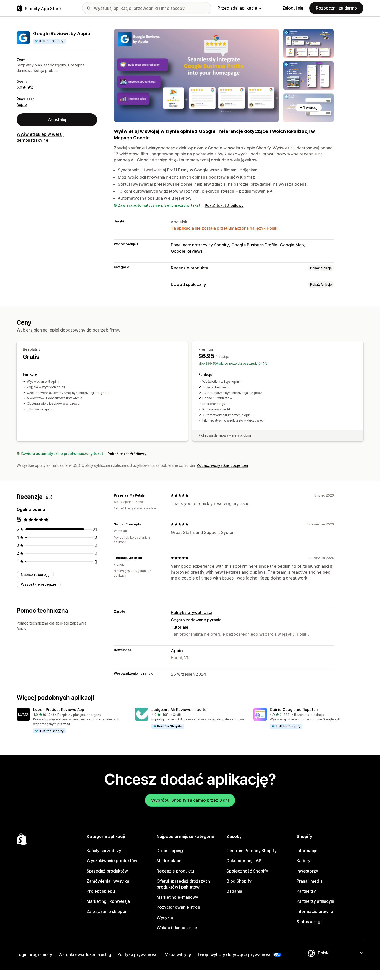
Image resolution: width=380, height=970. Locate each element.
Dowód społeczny (188, 284)
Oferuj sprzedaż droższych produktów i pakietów (183, 884)
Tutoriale (179, 627)
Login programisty (34, 954)
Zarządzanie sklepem (108, 911)
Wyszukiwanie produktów (112, 860)
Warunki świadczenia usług (84, 954)
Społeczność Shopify (247, 871)
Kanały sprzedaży (104, 850)
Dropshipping (170, 850)
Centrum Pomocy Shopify (251, 850)
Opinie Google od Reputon (294, 709)
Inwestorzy (307, 871)
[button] (72, 721)
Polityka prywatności (191, 612)
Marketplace (169, 860)
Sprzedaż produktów (107, 871)
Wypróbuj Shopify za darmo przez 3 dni (190, 800)
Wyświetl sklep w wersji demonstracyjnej (40, 137)
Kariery (303, 860)
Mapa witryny (178, 954)
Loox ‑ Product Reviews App (58, 709)
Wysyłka (165, 917)
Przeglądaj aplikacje (237, 8)
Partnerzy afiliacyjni (316, 901)
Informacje (307, 850)
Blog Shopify (239, 881)
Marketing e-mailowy (177, 897)
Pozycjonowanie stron (178, 907)
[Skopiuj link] (148, 495)
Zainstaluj (57, 119)
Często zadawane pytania (196, 619)
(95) (29, 87)
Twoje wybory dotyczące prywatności (234, 954)
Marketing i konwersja (108, 901)
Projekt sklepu (101, 891)
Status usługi (309, 921)
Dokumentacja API (244, 860)
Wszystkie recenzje (38, 584)
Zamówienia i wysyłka (108, 881)
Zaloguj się (292, 8)
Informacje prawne (315, 911)
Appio (22, 104)
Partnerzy (306, 891)
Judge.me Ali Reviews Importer (179, 709)
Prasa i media (310, 881)
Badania (234, 891)
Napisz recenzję (35, 574)
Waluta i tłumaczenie (177, 927)
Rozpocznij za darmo (336, 8)
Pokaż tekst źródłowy (224, 205)
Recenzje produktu (189, 267)
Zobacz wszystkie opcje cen (222, 465)
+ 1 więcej (308, 107)
